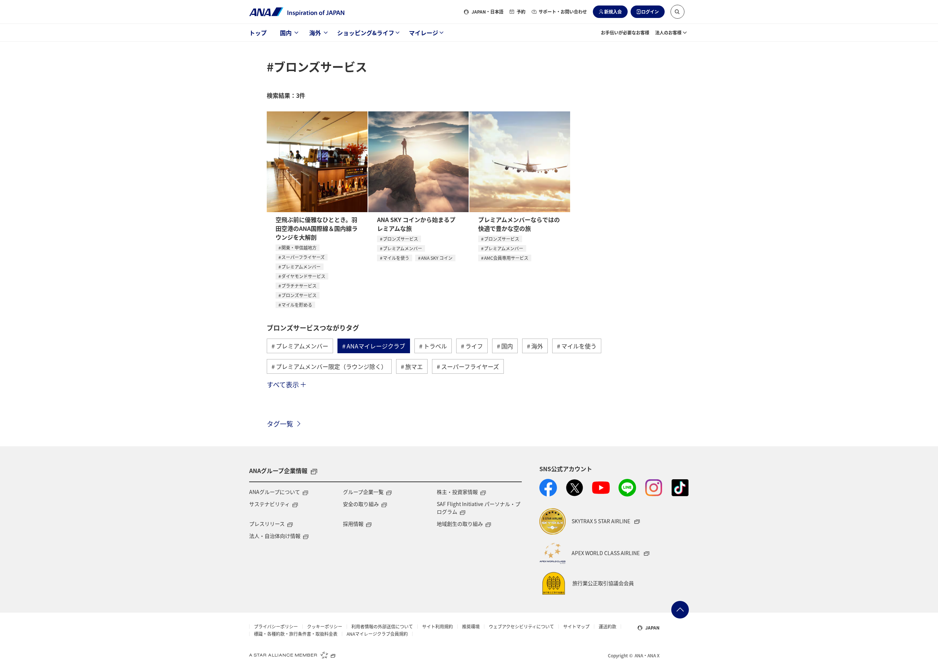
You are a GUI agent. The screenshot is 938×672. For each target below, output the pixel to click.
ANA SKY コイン (437, 258)
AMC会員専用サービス (506, 258)
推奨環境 (471, 626)
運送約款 (607, 626)
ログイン (650, 11)
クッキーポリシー (324, 626)
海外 (315, 32)
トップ (258, 32)
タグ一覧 (280, 423)
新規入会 (613, 11)
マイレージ (423, 32)
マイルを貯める (296, 305)
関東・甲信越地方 (299, 247)
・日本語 (487, 11)
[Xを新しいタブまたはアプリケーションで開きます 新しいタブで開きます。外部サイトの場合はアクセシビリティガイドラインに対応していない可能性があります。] (574, 487)
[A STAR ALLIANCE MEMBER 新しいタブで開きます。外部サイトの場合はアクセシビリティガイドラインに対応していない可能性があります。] (292, 655)
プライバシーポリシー (276, 626)
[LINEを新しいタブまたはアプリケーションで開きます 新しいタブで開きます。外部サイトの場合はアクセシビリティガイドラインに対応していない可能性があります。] (627, 487)
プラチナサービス (299, 286)
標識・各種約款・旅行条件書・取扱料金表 (295, 634)
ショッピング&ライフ (365, 32)
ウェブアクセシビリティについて (521, 626)
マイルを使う (396, 258)
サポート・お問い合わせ (563, 11)
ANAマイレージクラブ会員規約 (377, 634)
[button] (677, 12)
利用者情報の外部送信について (382, 626)
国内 (286, 32)
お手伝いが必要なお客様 (625, 32)
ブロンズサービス (299, 295)
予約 (521, 11)
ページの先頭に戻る (680, 610)
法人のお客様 (668, 32)
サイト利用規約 (437, 626)
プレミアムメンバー (301, 266)
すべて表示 (283, 384)
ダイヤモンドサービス (303, 276)
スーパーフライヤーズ (303, 257)
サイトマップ (576, 626)
